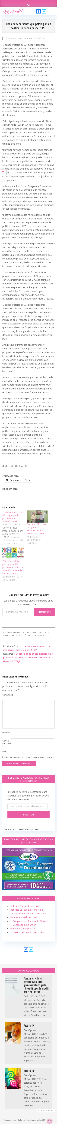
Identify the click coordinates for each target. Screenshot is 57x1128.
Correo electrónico (6, 743)
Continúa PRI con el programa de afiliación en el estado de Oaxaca (37, 529)
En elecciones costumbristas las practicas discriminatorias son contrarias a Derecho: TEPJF (28, 657)
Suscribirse (44, 612)
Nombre (6, 734)
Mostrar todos (46, 1110)
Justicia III (29, 1071)
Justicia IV (29, 1025)
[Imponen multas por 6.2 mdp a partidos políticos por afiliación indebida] (14, 527)
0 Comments (40, 635)
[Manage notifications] (49, 1121)
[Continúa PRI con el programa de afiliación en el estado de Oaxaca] (37, 516)
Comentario (6, 696)
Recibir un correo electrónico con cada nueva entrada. (30, 757)
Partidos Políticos (13, 635)
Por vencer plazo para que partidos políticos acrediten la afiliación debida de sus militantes (12, 567)
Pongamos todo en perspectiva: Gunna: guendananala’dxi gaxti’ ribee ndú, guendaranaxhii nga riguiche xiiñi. (36, 985)
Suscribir (28, 814)
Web (4, 751)
